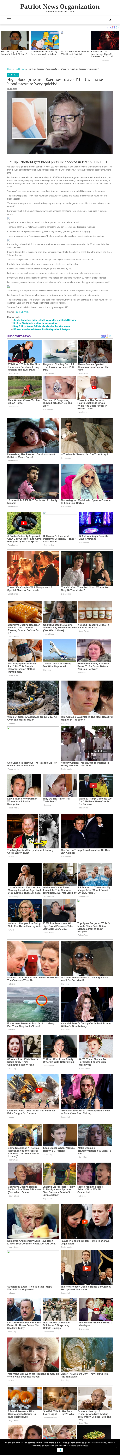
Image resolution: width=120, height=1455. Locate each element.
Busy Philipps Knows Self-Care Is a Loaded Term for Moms (41, 326)
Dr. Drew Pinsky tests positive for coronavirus (35, 323)
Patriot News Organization (60, 6)
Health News (13, 75)
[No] (116, 1447)
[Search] (110, 20)
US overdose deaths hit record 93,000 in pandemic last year (42, 329)
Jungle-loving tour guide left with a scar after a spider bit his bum (44, 320)
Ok (60, 1450)
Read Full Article (22, 312)
